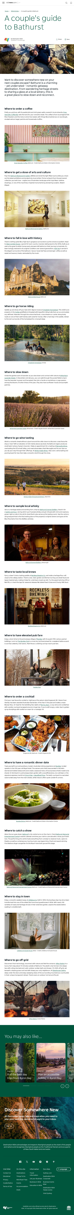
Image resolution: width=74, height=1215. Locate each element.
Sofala (17, 312)
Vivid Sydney (47, 1193)
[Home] (11, 3)
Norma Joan (45, 705)
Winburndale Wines (41, 450)
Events (19, 1183)
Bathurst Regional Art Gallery (21, 176)
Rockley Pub (37, 687)
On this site (21, 1169)
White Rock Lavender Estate (18, 428)
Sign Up (9, 1126)
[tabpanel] (20, 1062)
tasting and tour (11, 512)
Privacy (5, 1179)
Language (63, 1169)
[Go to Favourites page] (71, 3)
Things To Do (21, 1176)
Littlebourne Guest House (24, 950)
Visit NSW (6, 1169)
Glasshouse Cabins (59, 970)
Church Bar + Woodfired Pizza (35, 775)
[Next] (67, 1086)
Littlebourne (32, 900)
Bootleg (58, 766)
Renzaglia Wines (61, 446)
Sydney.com (47, 1173)
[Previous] (62, 1086)
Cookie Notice (8, 1183)
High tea (57, 248)
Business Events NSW (48, 1183)
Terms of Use (7, 1186)
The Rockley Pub (23, 641)
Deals (18, 1190)
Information (34, 1169)
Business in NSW (35, 1182)
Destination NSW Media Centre (49, 1189)
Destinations (21, 1173)
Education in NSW (36, 1185)
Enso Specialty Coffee (20, 163)
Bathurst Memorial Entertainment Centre (19, 887)
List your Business (36, 1178)
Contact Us (7, 1173)
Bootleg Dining (20, 821)
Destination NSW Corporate (49, 1177)
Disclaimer (6, 1176)
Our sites (46, 1169)
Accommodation (22, 1186)
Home (6, 11)
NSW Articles (15, 11)
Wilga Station (60, 963)
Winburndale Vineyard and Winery (34, 496)
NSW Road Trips (22, 1179)
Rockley (39, 639)
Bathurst (25, 834)
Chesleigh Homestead (50, 310)
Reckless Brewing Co (38, 575)
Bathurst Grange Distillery (49, 509)
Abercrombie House (13, 244)
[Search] (66, 3)
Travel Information (34, 1174)
